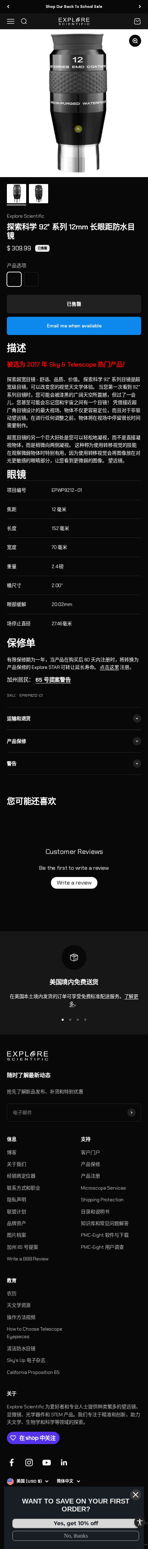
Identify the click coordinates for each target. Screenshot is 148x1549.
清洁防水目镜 (21, 1348)
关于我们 (16, 1164)
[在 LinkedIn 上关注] (64, 1462)
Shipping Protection (102, 1199)
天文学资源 (19, 1305)
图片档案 (16, 1235)
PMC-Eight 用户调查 (102, 1247)
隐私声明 (16, 1199)
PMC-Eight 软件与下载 (105, 1235)
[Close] (135, 1494)
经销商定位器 (21, 1176)
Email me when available (74, 326)
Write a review (74, 882)
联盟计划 (16, 1212)
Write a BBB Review (27, 1259)
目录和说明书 (95, 1212)
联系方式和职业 (23, 1188)
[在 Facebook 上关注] (11, 1462)
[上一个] (8, 6)
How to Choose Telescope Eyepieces (34, 1333)
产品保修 (90, 1164)
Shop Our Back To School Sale (74, 6)
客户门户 (90, 1152)
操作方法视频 (21, 1317)
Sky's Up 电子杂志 (26, 1360)
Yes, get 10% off (76, 1523)
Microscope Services (103, 1188)
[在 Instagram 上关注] (29, 1462)
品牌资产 (16, 1223)
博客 (12, 1152)
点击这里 (109, 667)
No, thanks (76, 1535)
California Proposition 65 (33, 1372)
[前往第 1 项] (16, 194)
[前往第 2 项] (38, 194)
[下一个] (140, 6)
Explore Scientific (25, 216)
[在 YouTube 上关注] (46, 1462)
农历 (12, 1293)
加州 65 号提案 (22, 1247)
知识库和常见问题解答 (105, 1223)
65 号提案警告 (53, 679)
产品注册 (90, 1176)
